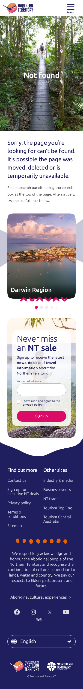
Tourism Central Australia (57, 519)
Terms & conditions (16, 514)
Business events (57, 489)
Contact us (16, 480)
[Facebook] (17, 612)
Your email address (29, 381)
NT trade (51, 498)
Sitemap (14, 525)
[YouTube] (66, 612)
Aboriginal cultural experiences (39, 597)
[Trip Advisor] (39, 620)
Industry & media (58, 480)
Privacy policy (19, 503)
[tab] (36, 307)
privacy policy (33, 404)
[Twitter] (50, 612)
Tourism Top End (57, 508)
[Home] (18, 8)
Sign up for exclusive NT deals (23, 491)
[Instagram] (33, 612)
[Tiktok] (55, 620)
